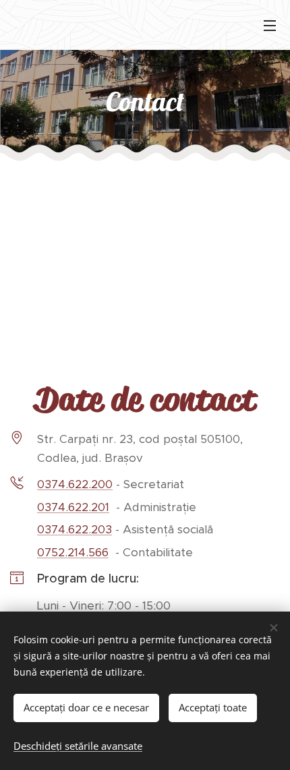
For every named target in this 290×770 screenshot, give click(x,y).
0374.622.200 (75, 484)
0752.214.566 (73, 552)
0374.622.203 (74, 529)
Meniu (269, 24)
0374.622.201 (73, 507)
